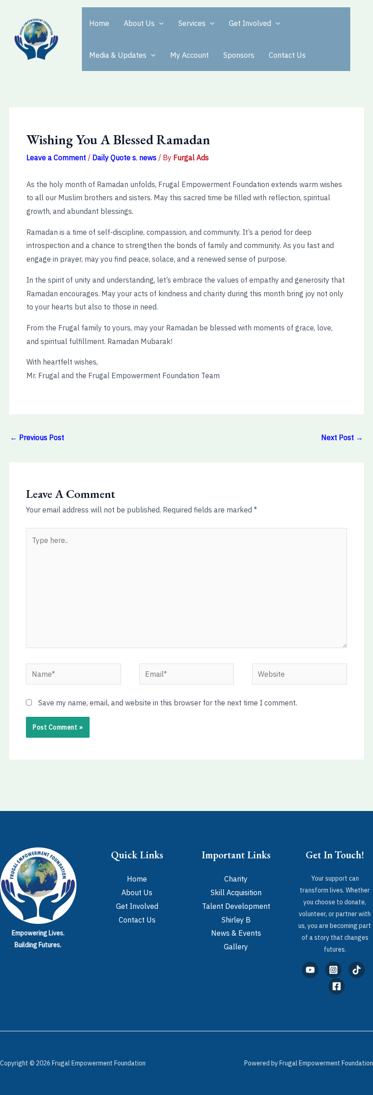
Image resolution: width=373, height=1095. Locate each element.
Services (192, 23)
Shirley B (236, 919)
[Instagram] (333, 970)
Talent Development (236, 906)
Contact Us (287, 55)
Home (99, 23)
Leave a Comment (56, 157)
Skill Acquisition (236, 892)
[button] (159, 23)
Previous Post (37, 437)
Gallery (236, 946)
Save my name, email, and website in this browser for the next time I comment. (167, 702)
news (147, 157)
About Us (139, 23)
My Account (189, 55)
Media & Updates (117, 55)
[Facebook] (336, 986)
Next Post (342, 437)
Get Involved (250, 23)
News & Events (236, 933)
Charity (235, 878)
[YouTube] (310, 970)
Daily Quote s (114, 157)
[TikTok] (356, 970)
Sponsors (238, 55)
